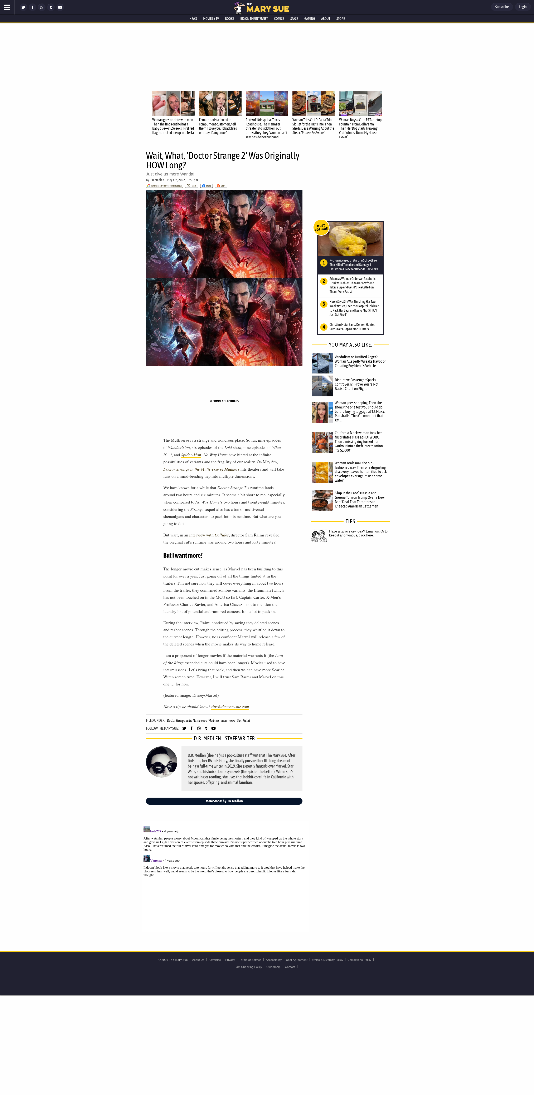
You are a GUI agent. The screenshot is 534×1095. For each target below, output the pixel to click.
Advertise (215, 959)
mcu (224, 720)
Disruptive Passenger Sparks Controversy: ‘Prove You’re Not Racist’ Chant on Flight (356, 384)
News (193, 18)
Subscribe (502, 7)
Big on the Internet (254, 18)
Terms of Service (250, 959)
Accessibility (274, 959)
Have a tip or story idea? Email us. (354, 531)
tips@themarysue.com (230, 706)
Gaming (309, 18)
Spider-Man (191, 454)
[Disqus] (225, 876)
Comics (279, 18)
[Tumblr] (51, 10)
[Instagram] (41, 10)
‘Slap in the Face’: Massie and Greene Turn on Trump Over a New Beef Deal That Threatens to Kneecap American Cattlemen (359, 499)
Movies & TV (211, 18)
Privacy (230, 959)
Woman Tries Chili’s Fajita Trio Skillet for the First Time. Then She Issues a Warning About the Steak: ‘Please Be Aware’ (313, 126)
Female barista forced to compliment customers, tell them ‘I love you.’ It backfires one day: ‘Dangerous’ (218, 126)
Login (523, 7)
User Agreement (296, 959)
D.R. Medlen (157, 180)
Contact (290, 966)
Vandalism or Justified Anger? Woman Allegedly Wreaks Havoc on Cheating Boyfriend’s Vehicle (361, 361)
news (232, 720)
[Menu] (7, 7)
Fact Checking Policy (248, 966)
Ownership (273, 966)
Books (229, 18)
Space (294, 18)
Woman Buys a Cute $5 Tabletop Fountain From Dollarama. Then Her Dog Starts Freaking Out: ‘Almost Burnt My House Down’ (360, 128)
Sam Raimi (243, 720)
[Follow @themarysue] (23, 10)
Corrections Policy (359, 959)
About (325, 18)
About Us (198, 959)
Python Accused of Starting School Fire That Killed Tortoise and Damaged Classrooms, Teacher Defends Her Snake (354, 264)
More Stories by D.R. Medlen (224, 801)
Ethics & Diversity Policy (327, 959)
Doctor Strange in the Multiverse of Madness (201, 469)
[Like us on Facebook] (32, 10)
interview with (209, 535)
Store (340, 18)
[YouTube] (60, 10)
